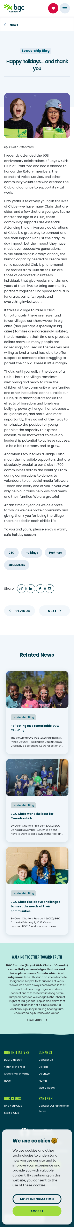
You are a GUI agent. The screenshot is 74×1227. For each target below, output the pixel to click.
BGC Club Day (13, 1060)
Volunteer (44, 1073)
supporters (16, 565)
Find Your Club (13, 1105)
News (14, 25)
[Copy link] (21, 589)
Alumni (43, 1080)
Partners (55, 553)
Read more (34, 1020)
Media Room (47, 1087)
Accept (37, 1211)
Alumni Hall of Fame (16, 1073)
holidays (31, 553)
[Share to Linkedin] (31, 589)
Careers (44, 1067)
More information (37, 1199)
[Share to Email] (50, 589)
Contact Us (46, 1060)
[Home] (14, 8)
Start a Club (11, 1113)
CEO (11, 553)
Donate (53, 8)
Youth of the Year (14, 1067)
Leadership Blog (35, 50)
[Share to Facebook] (40, 589)
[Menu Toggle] (65, 8)
